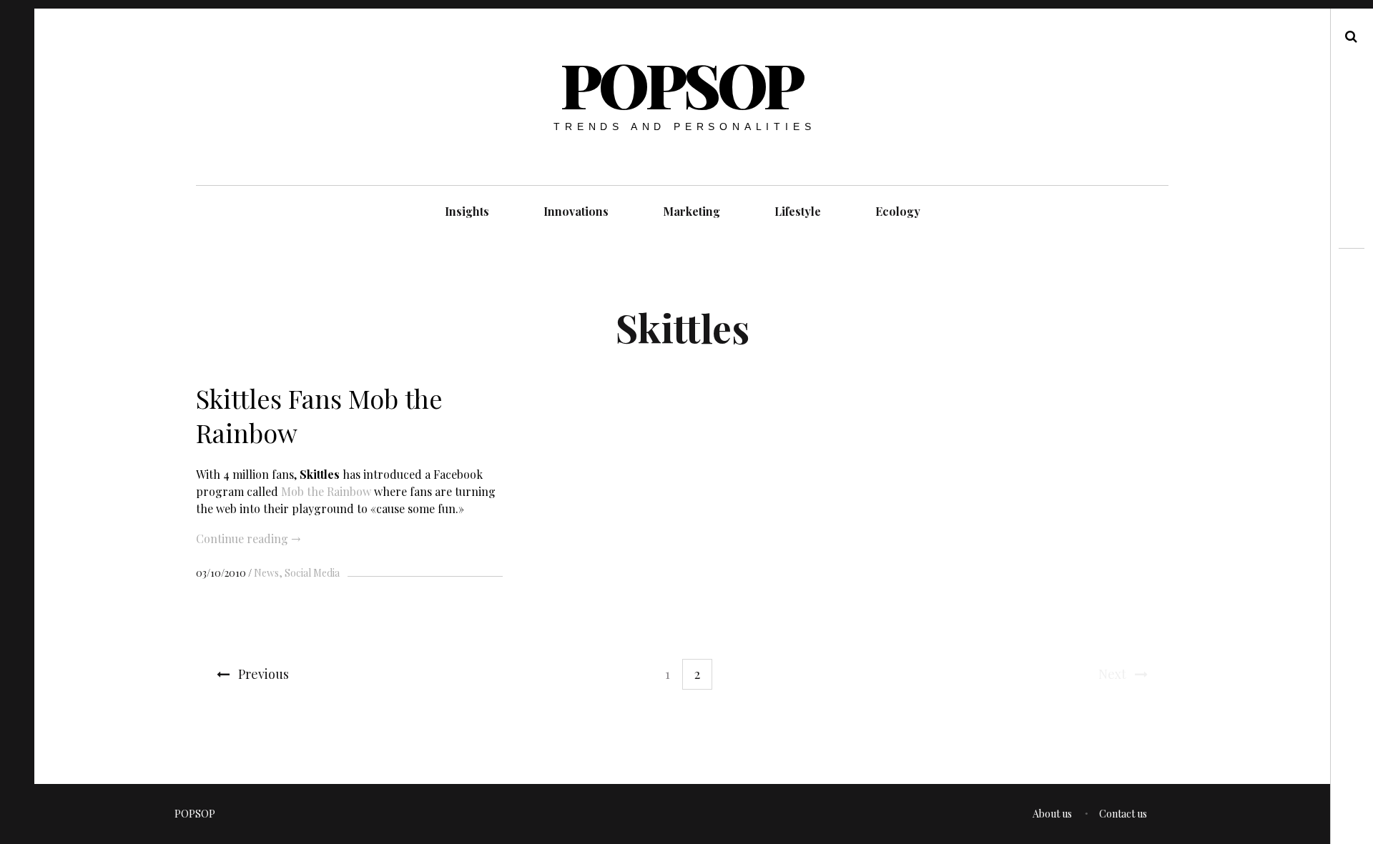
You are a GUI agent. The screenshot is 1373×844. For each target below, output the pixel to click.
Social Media (312, 573)
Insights (467, 211)
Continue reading (248, 538)
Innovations (576, 211)
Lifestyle (797, 211)
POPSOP (681, 84)
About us (1052, 813)
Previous (263, 673)
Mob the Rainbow (326, 490)
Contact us (1123, 813)
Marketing (691, 211)
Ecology (897, 211)
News (266, 573)
